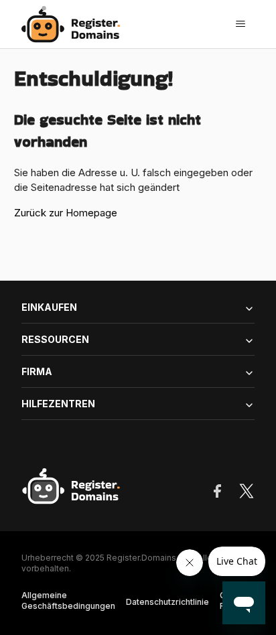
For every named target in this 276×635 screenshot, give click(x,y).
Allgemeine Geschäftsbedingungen (68, 600)
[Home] (74, 24)
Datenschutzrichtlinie (167, 602)
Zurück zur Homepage (65, 212)
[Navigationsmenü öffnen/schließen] (240, 24)
